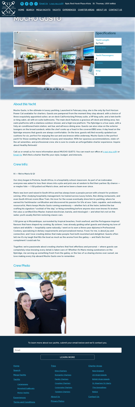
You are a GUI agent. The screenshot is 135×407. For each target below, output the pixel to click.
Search (30, 10)
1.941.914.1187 (56, 3)
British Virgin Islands (101, 379)
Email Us (43, 3)
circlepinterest (36, 3)
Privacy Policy (57, 401)
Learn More (67, 357)
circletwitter (31, 3)
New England (98, 371)
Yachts (56, 10)
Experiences (69, 10)
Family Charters (61, 379)
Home (21, 10)
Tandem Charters (62, 392)
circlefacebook (26, 3)
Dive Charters (61, 371)
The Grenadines (99, 387)
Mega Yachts (43, 10)
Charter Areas (86, 10)
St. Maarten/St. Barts (101, 383)
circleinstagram (22, 3)
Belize (95, 392)
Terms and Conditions (24, 402)
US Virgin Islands (99, 375)
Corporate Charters (63, 387)
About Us (101, 10)
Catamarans (22, 384)
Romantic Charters (63, 375)
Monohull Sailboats (25, 388)
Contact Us (115, 10)
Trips (53, 366)
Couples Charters (62, 383)
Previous (10, 59)
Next (98, 59)
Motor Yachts (23, 393)
